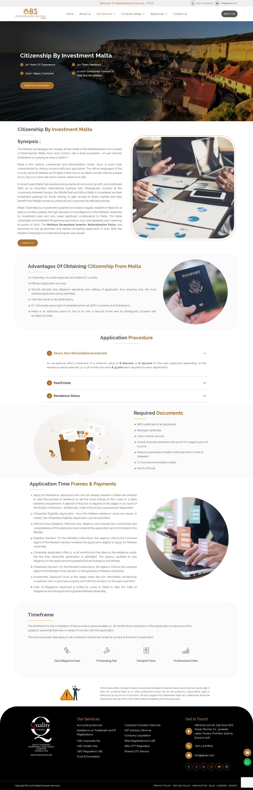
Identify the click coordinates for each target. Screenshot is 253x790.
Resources (157, 14)
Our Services (104, 14)
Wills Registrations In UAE (139, 740)
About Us (85, 14)
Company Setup (131, 14)
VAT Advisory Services (137, 730)
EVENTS (233, 785)
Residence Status (64, 396)
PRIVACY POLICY (162, 785)
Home (69, 14)
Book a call (229, 14)
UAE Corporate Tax (88, 740)
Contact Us (180, 14)
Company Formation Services (142, 725)
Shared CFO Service (136, 751)
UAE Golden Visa (87, 746)
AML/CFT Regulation (137, 746)
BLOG (212, 785)
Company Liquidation (137, 735)
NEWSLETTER (199, 785)
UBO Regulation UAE (90, 751)
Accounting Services (89, 725)
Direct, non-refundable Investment (78, 353)
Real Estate (60, 383)
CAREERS (222, 785)
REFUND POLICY (182, 785)
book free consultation (37, 85)
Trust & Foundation (88, 756)
